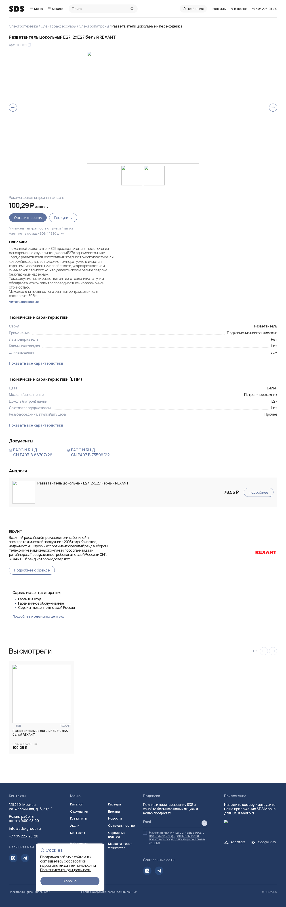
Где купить (63, 217)
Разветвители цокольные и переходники (146, 26)
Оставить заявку (28, 217)
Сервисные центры (116, 835)
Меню (38, 8)
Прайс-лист (195, 8)
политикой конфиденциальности (174, 836)
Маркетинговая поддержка (120, 845)
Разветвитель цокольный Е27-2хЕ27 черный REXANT (83, 483)
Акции (74, 825)
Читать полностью (24, 302)
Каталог (58, 8)
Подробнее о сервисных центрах (38, 616)
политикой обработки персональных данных (177, 841)
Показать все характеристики (36, 363)
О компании (79, 811)
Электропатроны (94, 26)
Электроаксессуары (58, 26)
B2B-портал (239, 8)
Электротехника (23, 26)
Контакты (219, 8)
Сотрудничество (121, 825)
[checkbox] (145, 833)
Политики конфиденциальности (65, 869)
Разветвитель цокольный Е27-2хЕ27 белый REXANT (41, 733)
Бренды (114, 811)
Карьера (114, 804)
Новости (115, 818)
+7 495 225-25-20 (264, 8)
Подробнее (258, 492)
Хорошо (69, 881)
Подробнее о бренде (32, 570)
